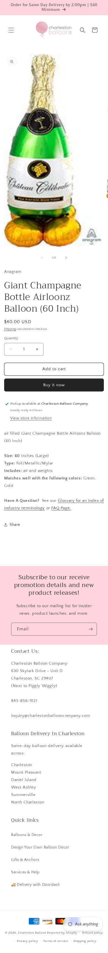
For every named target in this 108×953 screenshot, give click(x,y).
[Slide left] (42, 258)
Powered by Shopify (62, 932)
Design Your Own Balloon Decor (40, 847)
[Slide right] (66, 258)
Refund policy (92, 932)
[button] (11, 30)
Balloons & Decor (27, 835)
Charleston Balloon (32, 932)
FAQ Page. (61, 508)
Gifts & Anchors (25, 860)
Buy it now (54, 385)
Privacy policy (27, 941)
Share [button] (15, 525)
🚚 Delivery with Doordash (35, 884)
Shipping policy (84, 941)
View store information (31, 418)
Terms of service (55, 941)
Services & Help (25, 872)
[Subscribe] (90, 629)
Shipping (10, 329)
